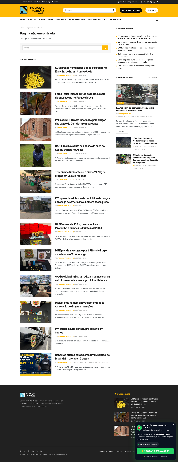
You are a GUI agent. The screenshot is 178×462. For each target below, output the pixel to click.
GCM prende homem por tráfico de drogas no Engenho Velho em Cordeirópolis (144, 401)
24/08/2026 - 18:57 (80, 75)
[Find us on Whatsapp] (154, 2)
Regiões (60, 20)
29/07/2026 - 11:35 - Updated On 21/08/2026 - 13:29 (134, 116)
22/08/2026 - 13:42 (80, 206)
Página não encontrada (34, 28)
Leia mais (123, 131)
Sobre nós (23, 2)
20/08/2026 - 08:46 (80, 310)
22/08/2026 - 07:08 (80, 258)
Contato (55, 2)
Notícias (32, 20)
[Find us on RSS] (157, 2)
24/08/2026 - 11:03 (80, 101)
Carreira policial (76, 20)
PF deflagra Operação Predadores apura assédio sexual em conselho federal (145, 140)
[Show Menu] (157, 20)
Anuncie (152, 10)
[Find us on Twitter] (145, 2)
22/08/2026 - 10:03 (80, 232)
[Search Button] (113, 10)
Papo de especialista (98, 20)
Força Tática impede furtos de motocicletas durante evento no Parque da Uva (144, 415)
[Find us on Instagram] (151, 2)
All (149, 77)
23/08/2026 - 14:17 (80, 180)
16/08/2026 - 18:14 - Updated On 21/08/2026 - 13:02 (91, 362)
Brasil (50, 20)
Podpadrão (115, 20)
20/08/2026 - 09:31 (80, 284)
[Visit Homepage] (32, 10)
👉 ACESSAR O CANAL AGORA (155, 451)
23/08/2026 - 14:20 (80, 153)
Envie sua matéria (34, 2)
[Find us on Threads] (148, 2)
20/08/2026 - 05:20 (80, 336)
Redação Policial (64, 75)
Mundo (42, 20)
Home (22, 20)
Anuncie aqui (46, 2)
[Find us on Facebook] (141, 2)
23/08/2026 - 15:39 (80, 127)
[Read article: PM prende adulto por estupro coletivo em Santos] (35, 338)
